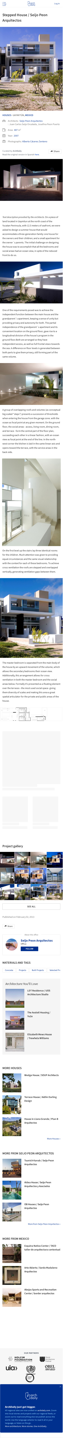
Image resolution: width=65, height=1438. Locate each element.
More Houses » (53, 1139)
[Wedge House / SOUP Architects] (11, 1082)
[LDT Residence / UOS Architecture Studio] (14, 998)
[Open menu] (4, 4)
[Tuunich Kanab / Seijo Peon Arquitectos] (11, 1168)
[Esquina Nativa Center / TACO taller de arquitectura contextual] (11, 1253)
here (37, 154)
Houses (6, 115)
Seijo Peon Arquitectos (31, 121)
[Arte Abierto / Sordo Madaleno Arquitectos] (11, 1275)
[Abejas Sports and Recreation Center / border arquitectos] (11, 1297)
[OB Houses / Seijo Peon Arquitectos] (11, 1212)
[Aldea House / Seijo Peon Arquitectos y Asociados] (11, 1190)
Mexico (29, 115)
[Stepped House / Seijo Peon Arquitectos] (23, 860)
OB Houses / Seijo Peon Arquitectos (36, 1206)
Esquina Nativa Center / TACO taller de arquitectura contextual (42, 1248)
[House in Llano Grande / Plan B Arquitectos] (11, 1126)
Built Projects (38, 970)
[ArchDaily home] (31, 3)
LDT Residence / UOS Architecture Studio (38, 992)
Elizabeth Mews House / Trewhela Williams (39, 1036)
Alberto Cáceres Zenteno (34, 141)
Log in (57, 4)
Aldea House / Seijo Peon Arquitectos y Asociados (37, 1184)
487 (16, 130)
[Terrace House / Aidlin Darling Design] (11, 1104)
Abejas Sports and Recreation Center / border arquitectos (40, 1291)
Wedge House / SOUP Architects (41, 1075)
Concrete (9, 970)
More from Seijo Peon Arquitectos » (44, 1224)
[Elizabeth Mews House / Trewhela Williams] (14, 1042)
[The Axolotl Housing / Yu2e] (14, 1020)
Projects (22, 970)
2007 (16, 135)
